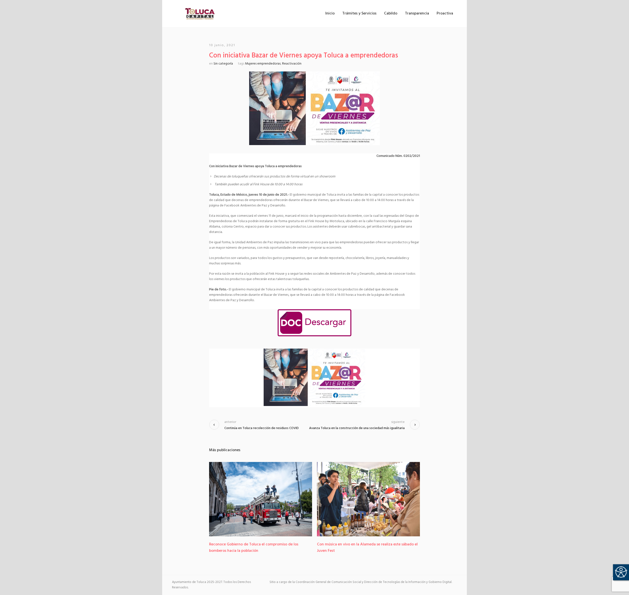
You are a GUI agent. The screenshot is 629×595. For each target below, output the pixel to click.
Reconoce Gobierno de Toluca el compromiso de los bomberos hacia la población (253, 547)
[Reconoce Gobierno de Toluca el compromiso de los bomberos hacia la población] (260, 499)
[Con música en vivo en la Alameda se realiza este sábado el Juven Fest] (368, 499)
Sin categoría (223, 64)
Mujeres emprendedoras (263, 64)
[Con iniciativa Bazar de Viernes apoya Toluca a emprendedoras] (314, 108)
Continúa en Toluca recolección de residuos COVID (261, 428)
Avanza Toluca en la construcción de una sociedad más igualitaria (357, 428)
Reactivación (291, 64)
